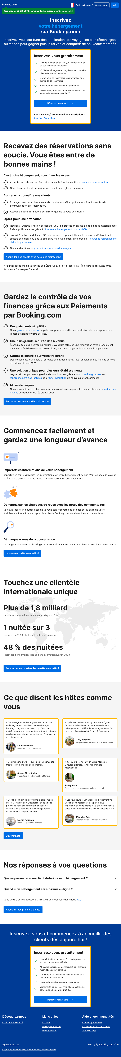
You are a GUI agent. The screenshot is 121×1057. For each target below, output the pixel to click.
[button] (38, 11)
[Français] (72, 5)
